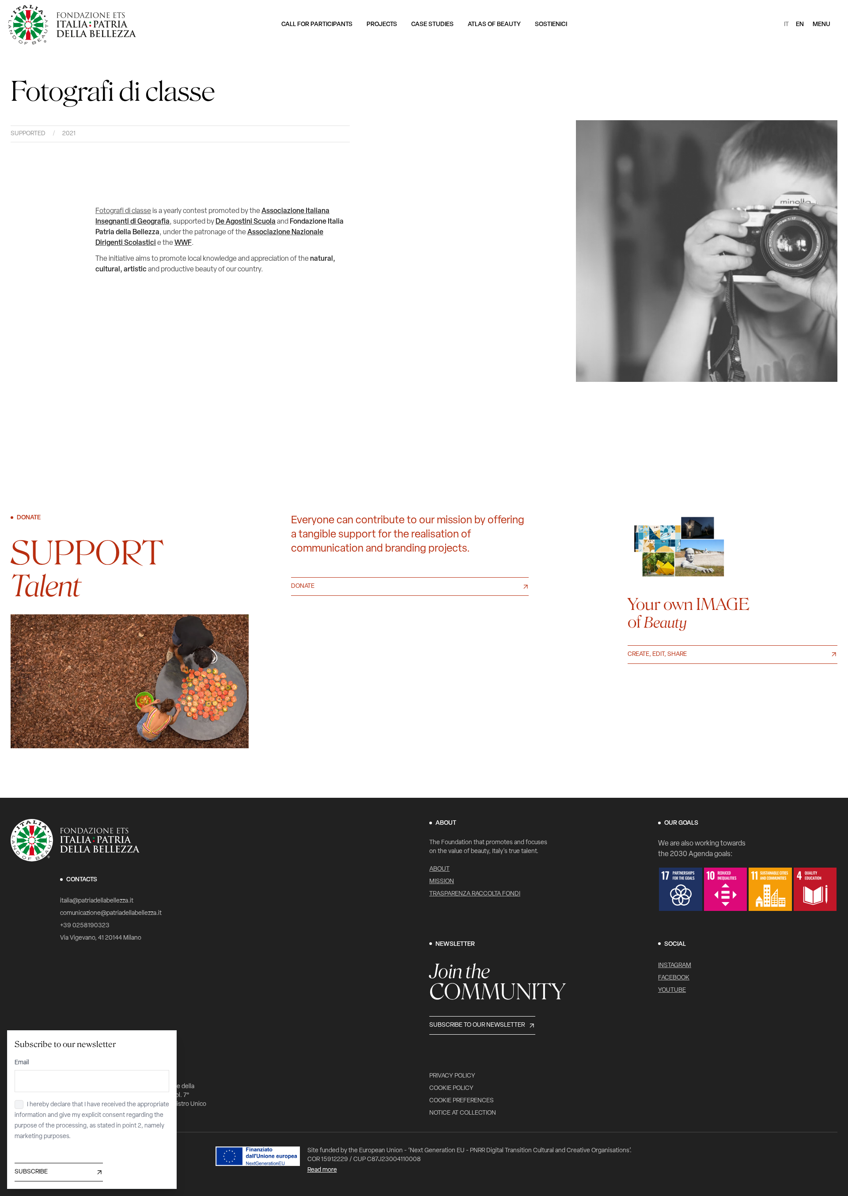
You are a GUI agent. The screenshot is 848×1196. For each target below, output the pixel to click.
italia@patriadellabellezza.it (96, 901)
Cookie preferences (461, 1100)
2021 (69, 133)
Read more (322, 1170)
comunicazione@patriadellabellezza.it (111, 913)
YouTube (672, 990)
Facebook (673, 978)
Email (22, 1062)
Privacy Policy (452, 1076)
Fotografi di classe (123, 211)
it (786, 24)
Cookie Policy (451, 1088)
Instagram (674, 965)
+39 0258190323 (85, 925)
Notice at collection (462, 1113)
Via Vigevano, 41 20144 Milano (100, 938)
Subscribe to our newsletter (477, 1025)
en (800, 24)
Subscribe (31, 1172)
